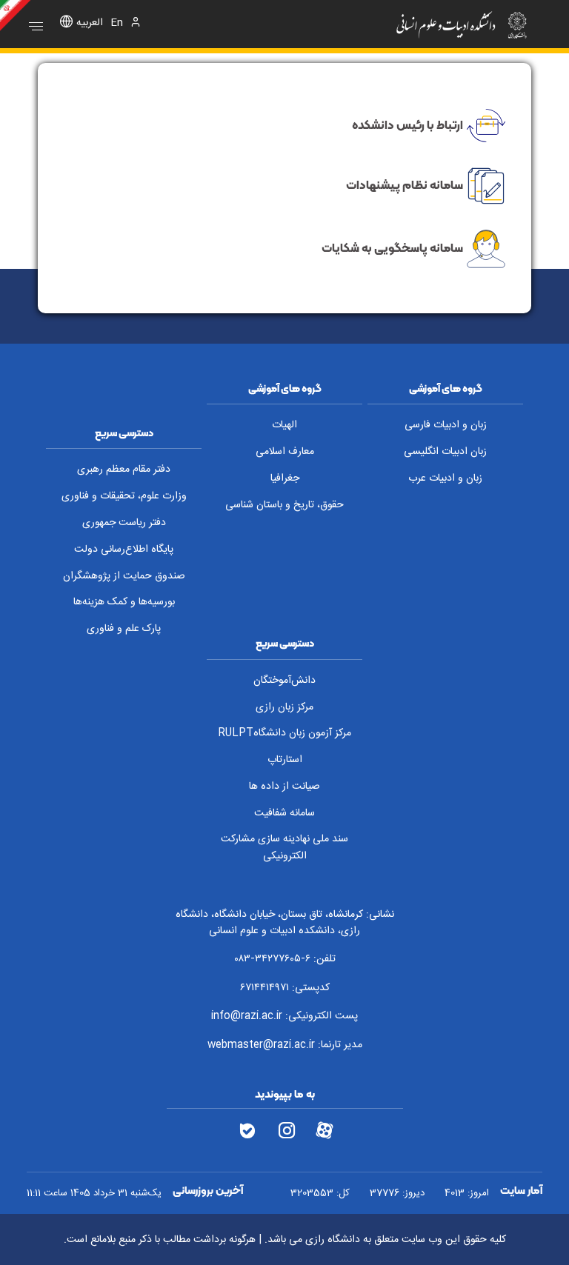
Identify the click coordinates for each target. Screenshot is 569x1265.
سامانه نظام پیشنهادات (404, 184)
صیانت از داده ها (284, 786)
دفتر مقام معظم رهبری (123, 469)
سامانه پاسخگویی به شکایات (392, 247)
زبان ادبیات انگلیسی (445, 452)
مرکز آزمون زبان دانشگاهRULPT (284, 733)
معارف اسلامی (285, 452)
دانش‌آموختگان (284, 680)
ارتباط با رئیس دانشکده (407, 124)
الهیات (284, 425)
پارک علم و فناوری (124, 629)
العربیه (89, 23)
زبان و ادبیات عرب (445, 478)
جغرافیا (284, 478)
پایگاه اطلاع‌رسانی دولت (123, 549)
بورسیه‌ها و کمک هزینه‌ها (124, 602)
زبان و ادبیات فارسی (446, 425)
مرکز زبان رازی (284, 707)
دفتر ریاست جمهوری (124, 523)
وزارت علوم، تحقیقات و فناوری (124, 496)
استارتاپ (284, 760)
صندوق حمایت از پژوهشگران (124, 576)
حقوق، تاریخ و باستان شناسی (284, 505)
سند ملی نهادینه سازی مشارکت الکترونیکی (284, 847)
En (116, 23)
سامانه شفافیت (284, 813)
